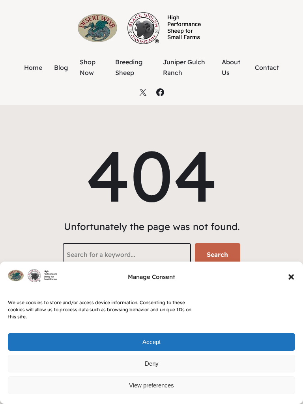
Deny (152, 363)
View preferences (151, 385)
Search (217, 254)
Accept (151, 342)
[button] (291, 277)
